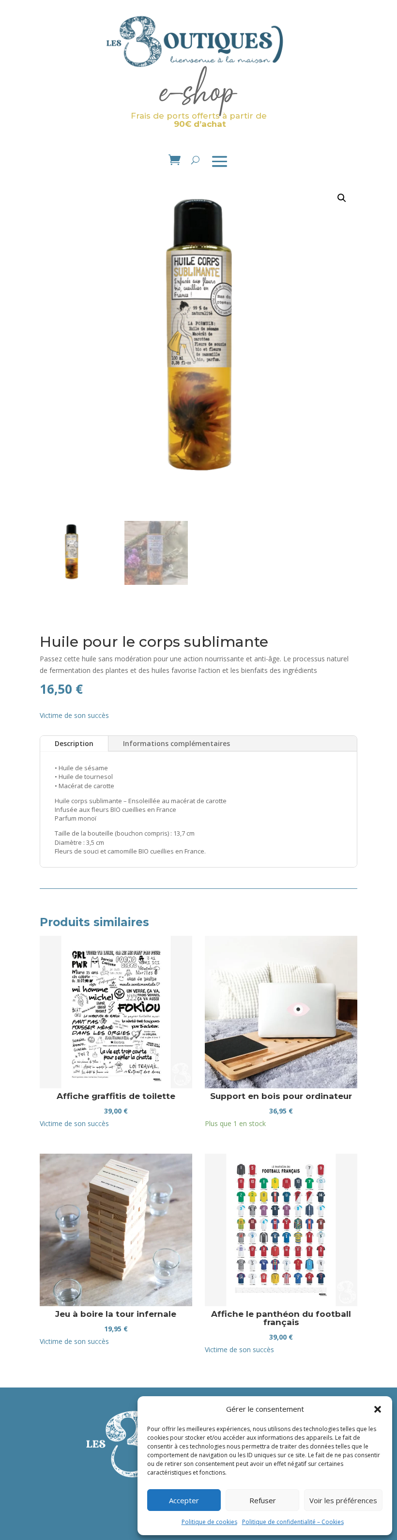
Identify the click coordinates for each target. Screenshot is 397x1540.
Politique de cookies (209, 1522)
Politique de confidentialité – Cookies (293, 1522)
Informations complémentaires (176, 743)
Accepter (184, 1500)
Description (74, 743)
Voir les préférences (343, 1500)
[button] (377, 1409)
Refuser (262, 1500)
